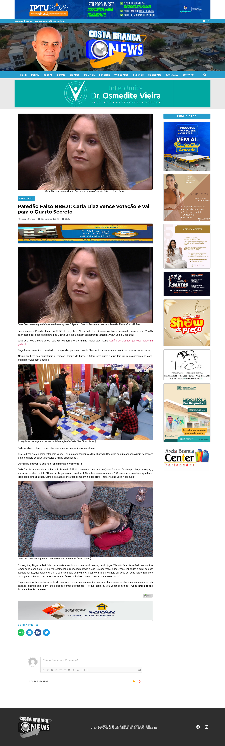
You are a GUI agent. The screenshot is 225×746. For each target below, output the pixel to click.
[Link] (78, 670)
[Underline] (52, 670)
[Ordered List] (60, 670)
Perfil (35, 75)
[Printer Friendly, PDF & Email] (148, 595)
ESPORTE (104, 75)
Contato (188, 75)
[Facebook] (204, 21)
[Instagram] (208, 21)
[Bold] (43, 670)
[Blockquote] (69, 670)
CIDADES (75, 75)
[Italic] (48, 670)
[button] (204, 74)
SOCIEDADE (154, 75)
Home (23, 75)
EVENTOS (138, 75)
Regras (47, 75)
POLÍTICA (89, 75)
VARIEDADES (121, 75)
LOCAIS (61, 75)
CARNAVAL (172, 75)
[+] (86, 670)
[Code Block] (73, 670)
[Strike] (56, 670)
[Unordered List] (65, 670)
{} (82, 670)
